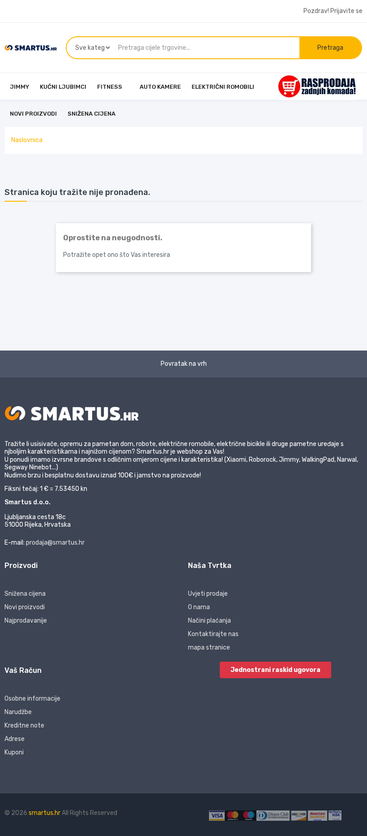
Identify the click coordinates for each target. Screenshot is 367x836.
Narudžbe (18, 712)
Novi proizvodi (24, 607)
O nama (199, 607)
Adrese (14, 739)
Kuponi (14, 752)
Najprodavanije (25, 620)
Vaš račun (23, 670)
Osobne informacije (32, 698)
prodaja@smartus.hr (55, 542)
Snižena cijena (25, 594)
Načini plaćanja (209, 620)
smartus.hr (45, 813)
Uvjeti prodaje (208, 594)
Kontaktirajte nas (213, 634)
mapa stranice (209, 647)
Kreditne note (24, 725)
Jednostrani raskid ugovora (275, 670)
